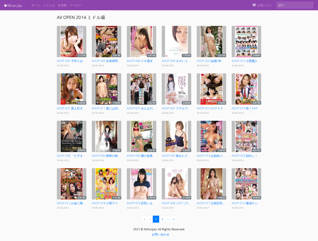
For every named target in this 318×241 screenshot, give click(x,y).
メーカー (75, 5)
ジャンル (49, 5)
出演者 (62, 5)
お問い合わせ (160, 234)
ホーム (35, 5)
